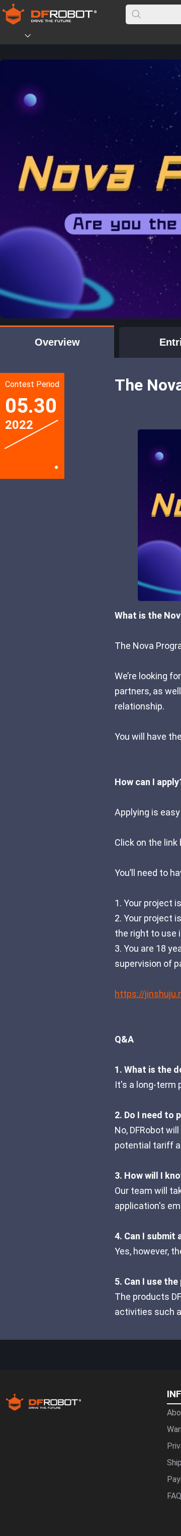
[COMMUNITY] (33, 37)
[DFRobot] (50, 21)
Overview (57, 342)
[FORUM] (53, 37)
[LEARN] (99, 37)
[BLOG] (84, 37)
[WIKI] (68, 37)
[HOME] (13, 37)
